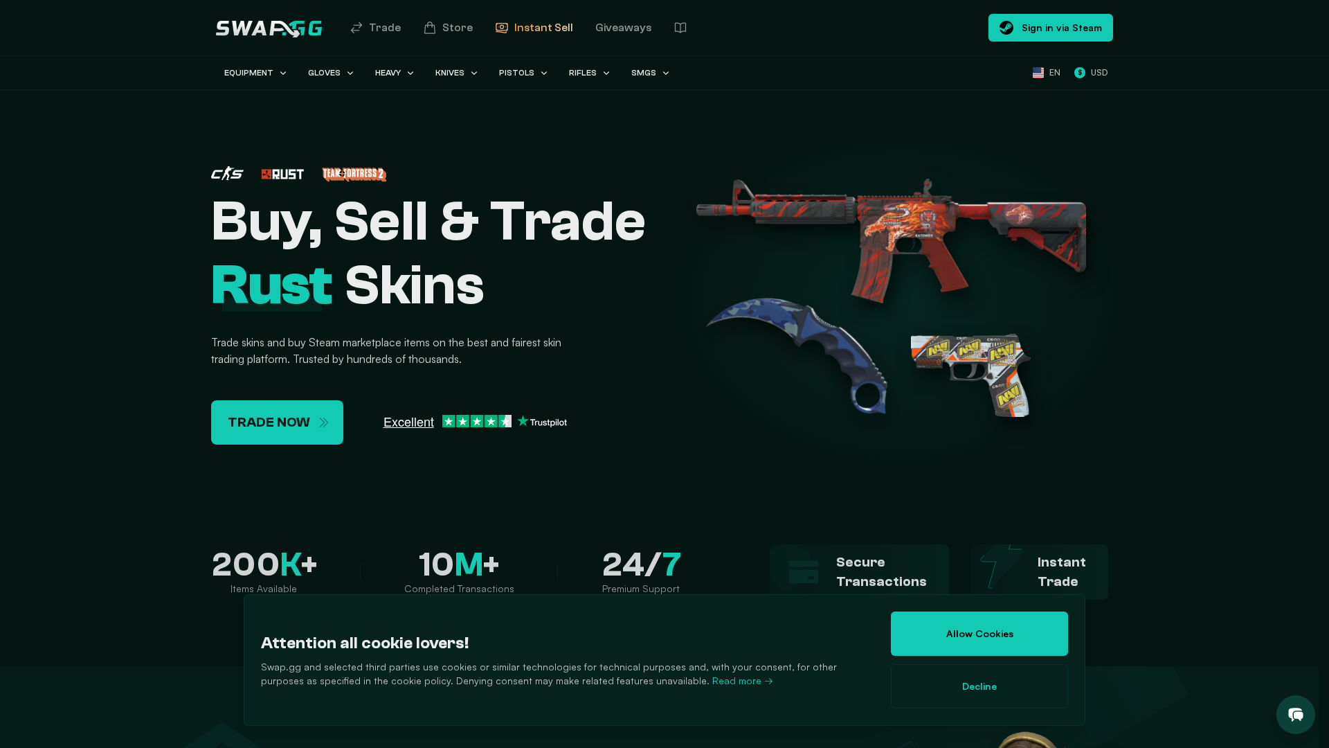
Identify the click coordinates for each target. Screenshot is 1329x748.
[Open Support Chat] (1295, 714)
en (1054, 72)
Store (457, 27)
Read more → (742, 680)
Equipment (248, 73)
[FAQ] (680, 28)
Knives (449, 73)
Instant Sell (543, 27)
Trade (385, 27)
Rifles (583, 73)
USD (1093, 72)
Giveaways (623, 27)
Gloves (324, 73)
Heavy (388, 73)
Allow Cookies (979, 633)
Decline (979, 686)
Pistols (516, 73)
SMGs (643, 73)
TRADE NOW (269, 422)
